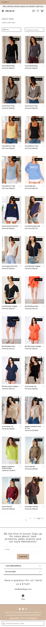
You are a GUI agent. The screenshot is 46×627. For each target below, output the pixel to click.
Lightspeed (33, 618)
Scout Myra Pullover (31, 506)
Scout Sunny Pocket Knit (10, 226)
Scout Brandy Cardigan (32, 266)
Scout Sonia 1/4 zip (8, 106)
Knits (13, 23)
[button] (33, 11)
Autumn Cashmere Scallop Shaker (8, 467)
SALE (9, 23)
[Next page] (34, 518)
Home (4, 23)
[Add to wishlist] (20, 66)
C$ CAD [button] (4, 2)
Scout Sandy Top (30, 386)
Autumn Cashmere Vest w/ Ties (33, 427)
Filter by (6, 29)
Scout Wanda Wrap (8, 66)
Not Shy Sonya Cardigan (33, 346)
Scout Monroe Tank (8, 146)
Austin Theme (14, 618)
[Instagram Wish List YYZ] (26, 609)
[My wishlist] (38, 11)
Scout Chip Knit (30, 466)
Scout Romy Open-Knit (32, 226)
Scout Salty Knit (30, 186)
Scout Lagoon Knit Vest (9, 266)
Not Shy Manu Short (31, 306)
